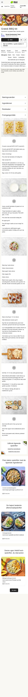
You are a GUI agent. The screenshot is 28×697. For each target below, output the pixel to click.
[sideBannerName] (14, 84)
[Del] (25, 39)
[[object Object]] (21, 39)
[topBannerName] (14, 11)
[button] (14, 103)
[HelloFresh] (14, 2)
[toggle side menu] (2, 2)
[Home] (2, 6)
